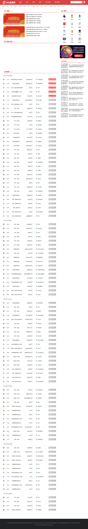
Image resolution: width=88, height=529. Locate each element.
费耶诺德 (29, 149)
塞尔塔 (29, 253)
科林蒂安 (29, 245)
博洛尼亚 (40, 327)
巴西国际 (40, 509)
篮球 (33, 2)
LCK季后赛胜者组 (15, 91)
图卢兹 (29, 497)
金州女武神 (28, 261)
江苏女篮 (29, 96)
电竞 (55, 6)
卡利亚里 (29, 240)
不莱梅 (39, 170)
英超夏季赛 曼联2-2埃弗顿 (34, 18)
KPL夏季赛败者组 (15, 282)
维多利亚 (29, 456)
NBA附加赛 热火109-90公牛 (34, 33)
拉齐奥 (29, 236)
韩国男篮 (29, 269)
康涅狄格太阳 (28, 265)
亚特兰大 (29, 327)
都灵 (30, 402)
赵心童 (39, 319)
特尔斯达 (29, 174)
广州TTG (29, 116)
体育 (40, 2)
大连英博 (29, 365)
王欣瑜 (39, 207)
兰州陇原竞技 (28, 356)
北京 (30, 423)
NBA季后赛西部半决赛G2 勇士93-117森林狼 (37, 29)
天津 (39, 414)
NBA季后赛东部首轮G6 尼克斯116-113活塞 (37, 31)
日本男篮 (29, 278)
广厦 (39, 435)
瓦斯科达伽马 (41, 456)
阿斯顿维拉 (28, 332)
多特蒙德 (40, 398)
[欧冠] (72, 23)
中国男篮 (29, 286)
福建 (39, 410)
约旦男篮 (40, 100)
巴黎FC (29, 154)
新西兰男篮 (28, 83)
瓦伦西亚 (40, 228)
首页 (20, 2)
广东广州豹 (28, 129)
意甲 (15, 224)
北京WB (29, 282)
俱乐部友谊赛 (16, 133)
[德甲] (64, 23)
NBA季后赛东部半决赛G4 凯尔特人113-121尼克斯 (39, 27)
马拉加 (39, 178)
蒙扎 (39, 402)
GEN (30, 344)
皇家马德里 (28, 178)
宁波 (30, 125)
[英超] (64, 16)
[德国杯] (80, 23)
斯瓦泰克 (29, 377)
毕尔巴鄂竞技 (41, 253)
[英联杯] (80, 39)
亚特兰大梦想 (41, 249)
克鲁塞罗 (40, 406)
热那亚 (39, 236)
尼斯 (39, 154)
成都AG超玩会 (28, 352)
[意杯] (72, 31)
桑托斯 (39, 245)
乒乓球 (63, 6)
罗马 (39, 307)
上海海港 (40, 360)
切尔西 (29, 158)
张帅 (30, 211)
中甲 (15, 120)
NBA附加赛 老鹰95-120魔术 (34, 35)
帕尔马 (29, 390)
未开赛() (53, 100)
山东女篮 (40, 137)
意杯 (15, 390)
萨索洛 (29, 439)
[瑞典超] (64, 39)
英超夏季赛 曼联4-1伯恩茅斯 (34, 20)
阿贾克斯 (40, 174)
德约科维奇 (40, 199)
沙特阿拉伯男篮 (41, 269)
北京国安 (40, 356)
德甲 (15, 170)
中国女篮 (40, 145)
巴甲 (15, 245)
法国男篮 (40, 195)
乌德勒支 (29, 108)
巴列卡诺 (40, 336)
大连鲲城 (29, 120)
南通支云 (40, 120)
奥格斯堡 (29, 187)
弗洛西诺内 (40, 439)
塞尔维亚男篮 (41, 315)
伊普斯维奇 (40, 191)
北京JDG (40, 116)
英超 (28, 6)
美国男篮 (29, 340)
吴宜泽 (29, 294)
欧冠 (7, 6)
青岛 (30, 435)
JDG (30, 104)
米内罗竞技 (28, 406)
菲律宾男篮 (28, 141)
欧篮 (41, 6)
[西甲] (72, 16)
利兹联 (29, 162)
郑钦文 (29, 381)
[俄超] (80, 31)
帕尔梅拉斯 (40, 460)
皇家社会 (29, 501)
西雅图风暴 (40, 257)
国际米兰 (40, 240)
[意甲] (80, 16)
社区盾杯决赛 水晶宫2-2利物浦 (35, 14)
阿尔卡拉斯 (40, 373)
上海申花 (40, 365)
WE (38, 104)
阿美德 (29, 323)
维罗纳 (39, 505)
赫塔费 (39, 311)
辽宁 (30, 410)
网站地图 (57, 2)
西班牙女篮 (28, 145)
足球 (27, 2)
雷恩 (30, 183)
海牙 (39, 149)
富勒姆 (39, 166)
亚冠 (11, 6)
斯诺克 (12, 290)
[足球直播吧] (9, 2)
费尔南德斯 (40, 211)
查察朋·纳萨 (28, 348)
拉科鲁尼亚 (28, 228)
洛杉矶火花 (28, 257)
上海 (30, 133)
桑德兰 (29, 166)
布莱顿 (39, 158)
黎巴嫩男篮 (40, 286)
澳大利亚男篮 (28, 100)
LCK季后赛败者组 (15, 472)
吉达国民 (40, 394)
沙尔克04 (40, 187)
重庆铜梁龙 (40, 431)
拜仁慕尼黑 (40, 452)
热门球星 (48, 2)
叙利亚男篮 (40, 83)
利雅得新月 (28, 394)
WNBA (45, 6)
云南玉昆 (29, 431)
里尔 (39, 497)
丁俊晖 (29, 290)
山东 (39, 423)
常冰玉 (39, 348)
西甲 (15, 178)
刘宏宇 (39, 294)
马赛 (39, 232)
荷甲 (15, 108)
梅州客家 (40, 125)
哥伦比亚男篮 (41, 340)
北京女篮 (40, 96)
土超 (15, 323)
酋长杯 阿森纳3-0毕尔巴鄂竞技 (35, 16)
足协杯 (24, 6)
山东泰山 (29, 360)
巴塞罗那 (29, 336)
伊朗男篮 (40, 141)
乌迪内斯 (29, 447)
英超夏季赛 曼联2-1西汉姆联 (34, 22)
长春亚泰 (40, 129)
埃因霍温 (40, 108)
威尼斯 (39, 447)
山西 (30, 414)
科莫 (39, 224)
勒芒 (39, 183)
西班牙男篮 (40, 303)
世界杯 (15, 6)
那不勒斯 (29, 224)
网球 (59, 6)
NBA (38, 6)
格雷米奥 (29, 509)
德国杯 (15, 398)
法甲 (15, 154)
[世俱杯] (72, 39)
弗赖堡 (29, 170)
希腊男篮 (29, 303)
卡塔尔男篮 (40, 278)
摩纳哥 (29, 232)
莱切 (30, 307)
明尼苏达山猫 (28, 249)
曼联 (30, 191)
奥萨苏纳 (29, 311)
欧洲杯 (20, 6)
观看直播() (52, 79)
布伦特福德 (40, 162)
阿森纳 (39, 332)
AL (30, 476)
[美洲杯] (64, 31)
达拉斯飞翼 (40, 265)
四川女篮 (29, 137)
